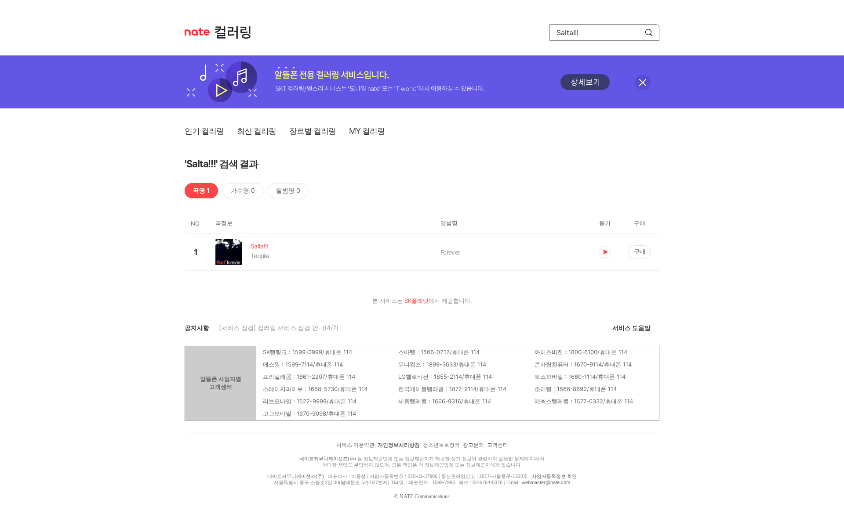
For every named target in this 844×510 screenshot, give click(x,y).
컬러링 (237, 32)
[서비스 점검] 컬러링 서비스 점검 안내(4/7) (278, 327)
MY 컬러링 (367, 131)
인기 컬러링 (204, 131)
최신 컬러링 (256, 131)
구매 (639, 251)
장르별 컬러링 (312, 131)
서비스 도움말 (631, 327)
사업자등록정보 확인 (554, 476)
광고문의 (473, 445)
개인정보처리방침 (399, 445)
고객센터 (497, 445)
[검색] (649, 32)
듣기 (605, 252)
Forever (450, 252)
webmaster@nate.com (546, 482)
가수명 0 (243, 190)
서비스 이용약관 (355, 445)
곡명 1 (201, 190)
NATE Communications (425, 496)
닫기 (643, 82)
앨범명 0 (288, 190)
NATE (197, 32)
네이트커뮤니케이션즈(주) (327, 458)
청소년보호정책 (441, 445)
